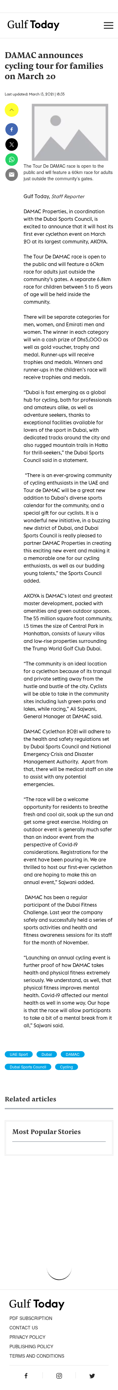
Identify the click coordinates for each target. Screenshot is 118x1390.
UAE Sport (19, 1054)
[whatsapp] (11, 159)
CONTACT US (23, 1327)
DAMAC (73, 1054)
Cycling (66, 1067)
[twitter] (11, 144)
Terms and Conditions (36, 1356)
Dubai (47, 1054)
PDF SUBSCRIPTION (30, 1318)
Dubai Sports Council (28, 1067)
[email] (11, 174)
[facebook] (11, 129)
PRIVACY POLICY (27, 1337)
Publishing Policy (31, 1346)
